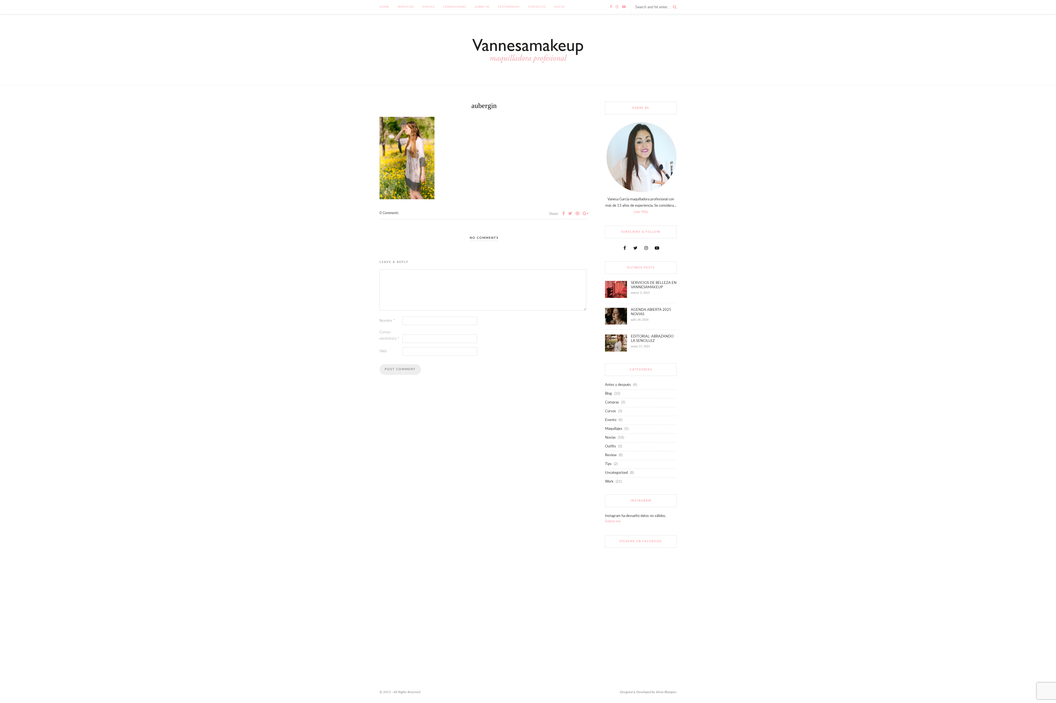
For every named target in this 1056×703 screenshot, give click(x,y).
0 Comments (389, 213)
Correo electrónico (389, 336)
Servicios (406, 6)
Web (383, 351)
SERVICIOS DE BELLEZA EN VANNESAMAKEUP (653, 285)
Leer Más (641, 212)
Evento (610, 420)
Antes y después (618, 385)
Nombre (387, 321)
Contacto (537, 6)
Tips (608, 464)
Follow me (613, 521)
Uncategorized (616, 473)
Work (609, 481)
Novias (428, 6)
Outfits (610, 446)
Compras (612, 402)
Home (384, 6)
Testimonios (508, 6)
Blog (608, 393)
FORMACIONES (454, 6)
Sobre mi (482, 6)
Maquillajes (613, 429)
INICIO (559, 6)
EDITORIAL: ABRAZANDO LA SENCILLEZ (652, 339)
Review (611, 455)
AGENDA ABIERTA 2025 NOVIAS (651, 312)
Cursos (610, 411)
